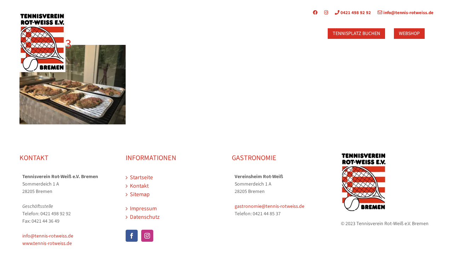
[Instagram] (326, 13)
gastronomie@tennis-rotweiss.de (269, 206)
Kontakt (139, 186)
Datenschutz (145, 217)
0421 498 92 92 (355, 13)
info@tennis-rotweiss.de (408, 13)
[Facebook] (318, 13)
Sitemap (140, 194)
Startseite (141, 177)
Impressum (143, 208)
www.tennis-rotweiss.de (47, 243)
